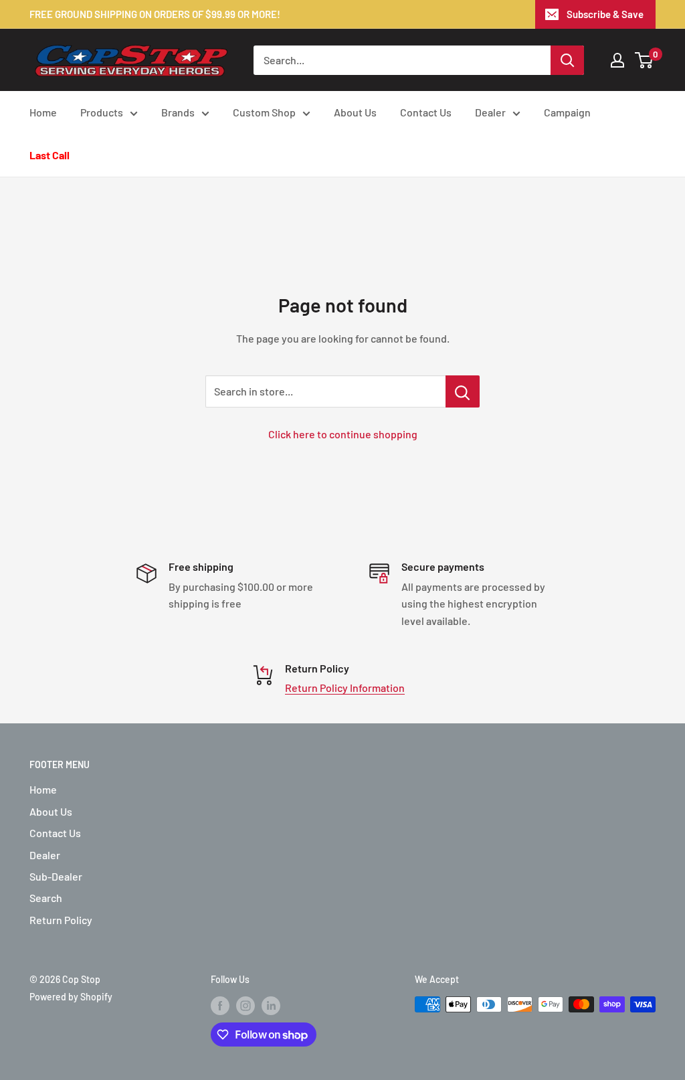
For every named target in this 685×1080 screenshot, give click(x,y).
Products (101, 112)
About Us (355, 112)
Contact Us (426, 112)
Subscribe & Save (605, 14)
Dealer (490, 112)
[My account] (617, 60)
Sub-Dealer (55, 876)
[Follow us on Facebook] (220, 1005)
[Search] (567, 60)
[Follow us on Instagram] (245, 1005)
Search (45, 897)
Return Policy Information (345, 687)
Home (43, 112)
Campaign (567, 112)
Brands (178, 112)
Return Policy (60, 919)
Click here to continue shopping (342, 434)
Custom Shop (264, 112)
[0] (644, 60)
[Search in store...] (463, 391)
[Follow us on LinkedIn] (271, 1005)
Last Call (49, 155)
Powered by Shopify (70, 996)
